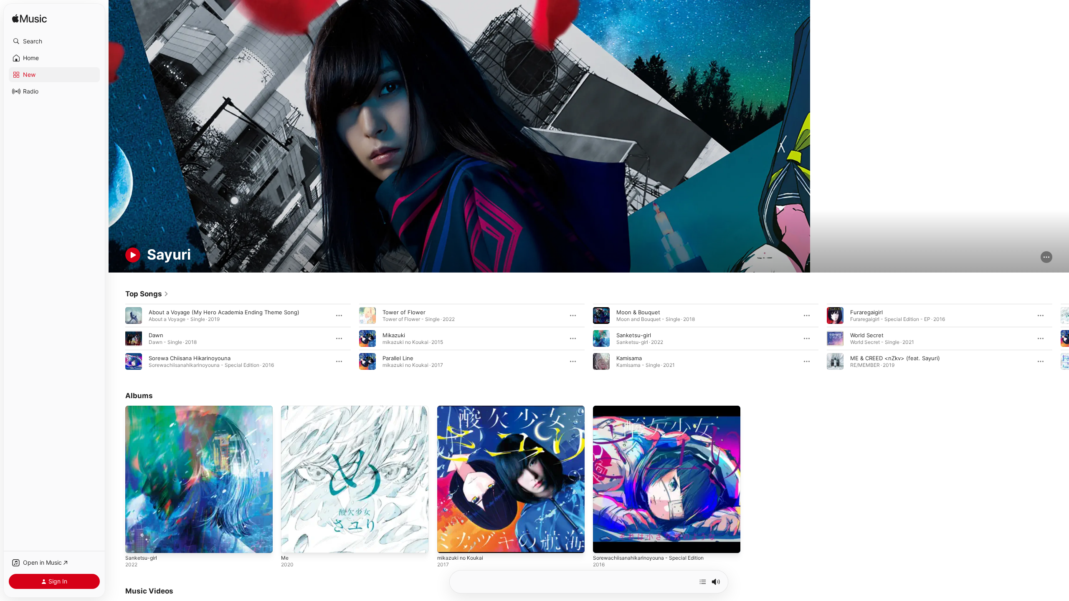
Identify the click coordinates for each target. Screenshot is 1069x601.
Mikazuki (394, 335)
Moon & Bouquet (638, 312)
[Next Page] (1060, 338)
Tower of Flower (404, 312)
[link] (147, 293)
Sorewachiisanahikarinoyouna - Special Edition (653, 409)
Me (285, 409)
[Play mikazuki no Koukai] (447, 543)
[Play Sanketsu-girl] (135, 543)
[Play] (132, 255)
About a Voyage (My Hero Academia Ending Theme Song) (224, 312)
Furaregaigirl (866, 312)
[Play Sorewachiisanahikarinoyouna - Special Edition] (603, 543)
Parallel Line (398, 358)
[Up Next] (703, 582)
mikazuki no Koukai (461, 409)
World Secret (867, 335)
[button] (54, 41)
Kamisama (629, 358)
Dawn (156, 335)
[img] (29, 19)
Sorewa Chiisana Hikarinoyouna (190, 358)
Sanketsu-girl (633, 335)
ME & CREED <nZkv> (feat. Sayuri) (895, 358)
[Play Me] (291, 543)
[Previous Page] (117, 338)
